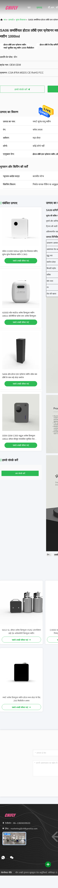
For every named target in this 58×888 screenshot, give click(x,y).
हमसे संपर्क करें (21, 89)
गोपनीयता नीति (6, 872)
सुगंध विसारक (21, 19)
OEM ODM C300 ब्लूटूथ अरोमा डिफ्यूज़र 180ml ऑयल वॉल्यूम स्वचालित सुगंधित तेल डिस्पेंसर (18, 438)
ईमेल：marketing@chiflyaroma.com (20, 828)
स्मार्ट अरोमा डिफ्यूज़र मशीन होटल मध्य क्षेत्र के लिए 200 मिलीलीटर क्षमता (21, 699)
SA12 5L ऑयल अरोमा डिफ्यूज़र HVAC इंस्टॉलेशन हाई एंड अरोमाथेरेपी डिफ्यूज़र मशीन (21, 631)
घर (29, 7)
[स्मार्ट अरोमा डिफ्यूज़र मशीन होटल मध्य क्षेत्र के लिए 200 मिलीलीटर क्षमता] (21, 672)
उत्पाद (39, 7)
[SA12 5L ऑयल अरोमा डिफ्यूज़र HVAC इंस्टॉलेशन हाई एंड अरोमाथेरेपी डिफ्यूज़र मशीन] (21, 604)
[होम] (11, 7)
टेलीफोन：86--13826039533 (17, 823)
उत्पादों (10, 19)
